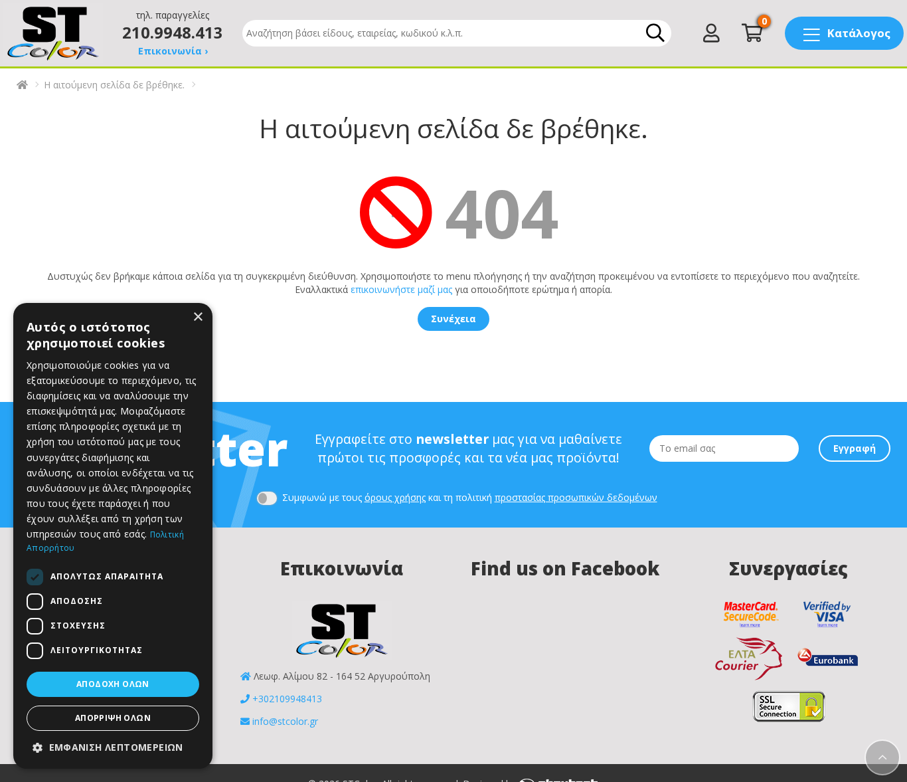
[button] (113, 747)
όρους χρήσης (395, 497)
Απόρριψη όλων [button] (113, 718)
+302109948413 (287, 698)
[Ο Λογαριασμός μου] (711, 36)
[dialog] (112, 536)
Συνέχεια (453, 318)
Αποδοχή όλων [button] (112, 684)
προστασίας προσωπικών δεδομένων (576, 497)
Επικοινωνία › (173, 51)
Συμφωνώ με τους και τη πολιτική (468, 497)
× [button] (198, 317)
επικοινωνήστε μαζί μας (401, 289)
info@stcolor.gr (285, 721)
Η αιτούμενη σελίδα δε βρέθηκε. (114, 84)
